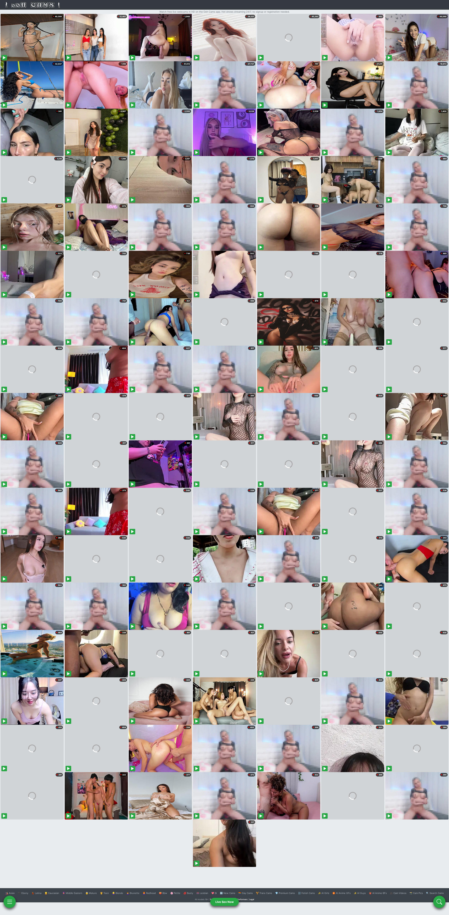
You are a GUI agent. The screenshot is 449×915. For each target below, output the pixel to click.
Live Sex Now (224, 902)
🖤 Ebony (23, 893)
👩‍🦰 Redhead (149, 893)
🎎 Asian (10, 893)
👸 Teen (104, 893)
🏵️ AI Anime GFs (341, 893)
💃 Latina (36, 893)
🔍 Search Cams (435, 893)
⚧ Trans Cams (264, 893)
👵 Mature (91, 893)
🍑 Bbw (163, 893)
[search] (439, 902)
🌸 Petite (175, 893)
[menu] (10, 902)
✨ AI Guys (360, 893)
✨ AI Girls (323, 893)
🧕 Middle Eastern (72, 893)
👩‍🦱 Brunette (132, 893)
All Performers (240, 899)
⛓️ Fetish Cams (306, 893)
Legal (251, 899)
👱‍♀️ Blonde (117, 893)
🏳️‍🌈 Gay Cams (245, 893)
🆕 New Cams (227, 893)
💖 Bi (214, 893)
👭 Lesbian (202, 893)
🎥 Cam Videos (398, 893)
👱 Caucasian (52, 893)
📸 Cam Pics (416, 893)
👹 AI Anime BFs (378, 893)
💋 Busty (188, 893)
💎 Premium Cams (285, 893)
